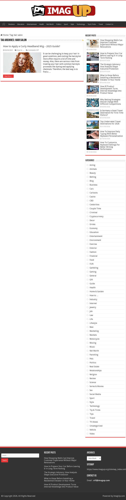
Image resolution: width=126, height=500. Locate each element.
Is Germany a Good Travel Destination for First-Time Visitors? (111, 112)
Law (91, 315)
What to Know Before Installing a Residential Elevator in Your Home (110, 77)
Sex (91, 390)
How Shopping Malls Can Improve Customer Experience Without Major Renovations (111, 43)
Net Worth (50, 24)
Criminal (93, 212)
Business (11, 24)
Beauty (93, 173)
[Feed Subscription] (83, 40)
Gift (91, 280)
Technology (81, 24)
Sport (66, 24)
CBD (91, 201)
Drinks (92, 224)
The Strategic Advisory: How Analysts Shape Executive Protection (110, 66)
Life (91, 319)
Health (41, 24)
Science (93, 382)
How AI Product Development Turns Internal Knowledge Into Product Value (110, 89)
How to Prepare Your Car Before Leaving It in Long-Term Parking (111, 55)
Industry (93, 299)
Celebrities (94, 204)
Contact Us (109, 24)
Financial (93, 256)
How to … (94, 295)
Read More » (8, 76)
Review (93, 378)
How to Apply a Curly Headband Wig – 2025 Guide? (31, 46)
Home (4, 24)
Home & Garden (97, 291)
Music (92, 347)
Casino (92, 197)
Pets (91, 359)
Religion (93, 374)
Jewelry (93, 307)
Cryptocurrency (96, 216)
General (93, 276)
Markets (93, 335)
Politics (58, 24)
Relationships (96, 370)
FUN (92, 264)
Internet (93, 303)
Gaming (93, 272)
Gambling (94, 268)
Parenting (94, 355)
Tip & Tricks (92, 24)
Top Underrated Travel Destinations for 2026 (110, 122)
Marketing (94, 331)
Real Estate (94, 366)
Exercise (93, 244)
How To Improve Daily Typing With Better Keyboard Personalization (111, 133)
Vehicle (93, 430)
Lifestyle (93, 323)
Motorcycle (94, 339)
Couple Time (95, 208)
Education (20, 24)
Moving (93, 343)
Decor (92, 220)
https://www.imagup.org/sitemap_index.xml (106, 469)
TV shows (94, 422)
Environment (95, 240)
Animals (93, 169)
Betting (93, 177)
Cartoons (94, 193)
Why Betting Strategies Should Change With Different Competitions (110, 101)
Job (91, 311)
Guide (92, 283)
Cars (92, 189)
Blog (92, 181)
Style (72, 24)
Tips (92, 414)
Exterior (93, 248)
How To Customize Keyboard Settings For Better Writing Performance (110, 145)
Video (92, 434)
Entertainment (32, 24)
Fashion (93, 252)
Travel (101, 24)
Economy (94, 228)
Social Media (95, 394)
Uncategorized (96, 426)
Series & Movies (96, 386)
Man (91, 327)
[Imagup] (63, 10)
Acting (92, 165)
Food (92, 260)
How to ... (20, 50)
